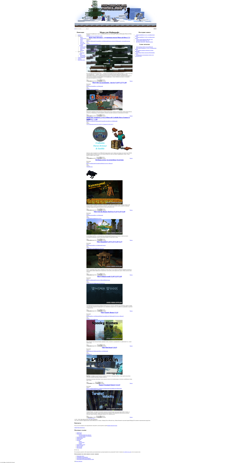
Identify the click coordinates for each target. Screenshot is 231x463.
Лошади (105, 124)
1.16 (90, 89)
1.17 (94, 89)
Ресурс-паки (82, 43)
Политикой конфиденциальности (84, 458)
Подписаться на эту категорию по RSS (94, 35)
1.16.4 (101, 283)
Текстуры (82, 42)
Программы (82, 48)
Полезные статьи (81, 53)
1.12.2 (93, 319)
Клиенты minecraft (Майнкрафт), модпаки (116, 41)
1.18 (92, 89)
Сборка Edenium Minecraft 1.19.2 (142, 40)
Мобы (102, 163)
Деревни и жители (92, 248)
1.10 (97, 124)
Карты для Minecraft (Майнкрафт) (102, 388)
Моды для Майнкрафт (103, 41)
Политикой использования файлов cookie (85, 459)
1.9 (107, 124)
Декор (87, 166)
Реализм (88, 89)
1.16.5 (87, 283)
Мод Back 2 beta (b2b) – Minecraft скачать (144, 41)
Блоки (100, 163)
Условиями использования (82, 457)
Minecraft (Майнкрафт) (91, 41)
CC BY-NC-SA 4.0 (127, 451)
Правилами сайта (80, 456)
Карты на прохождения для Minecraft (94, 389)
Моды (81, 37)
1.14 (111, 124)
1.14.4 (90, 283)
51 (93, 418)
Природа (96, 89)
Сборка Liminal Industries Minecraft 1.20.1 (144, 39)
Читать (131, 81)
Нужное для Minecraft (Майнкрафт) (93, 121)
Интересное (82, 55)
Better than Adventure (90, 44)
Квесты (97, 248)
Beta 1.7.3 (98, 44)
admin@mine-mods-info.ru (79, 427)
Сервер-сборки (83, 46)
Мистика (91, 166)
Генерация (92, 215)
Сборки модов (83, 38)
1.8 (100, 124)
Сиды (81, 40)
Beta (96, 44)
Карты (81, 39)
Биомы (89, 218)
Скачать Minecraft (81, 57)
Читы (81, 49)
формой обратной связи (112, 425)
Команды (82, 50)
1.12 (87, 124)
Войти (155, 28)
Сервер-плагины (81, 45)
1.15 (89, 124)
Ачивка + (80, 58)
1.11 (103, 124)
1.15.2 (103, 283)
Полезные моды (93, 124)
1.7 (101, 124)
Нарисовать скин (81, 59)
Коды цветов (82, 56)
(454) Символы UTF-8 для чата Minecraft (144, 46)
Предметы (88, 86)
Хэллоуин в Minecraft (108, 163)
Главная (79, 34)
